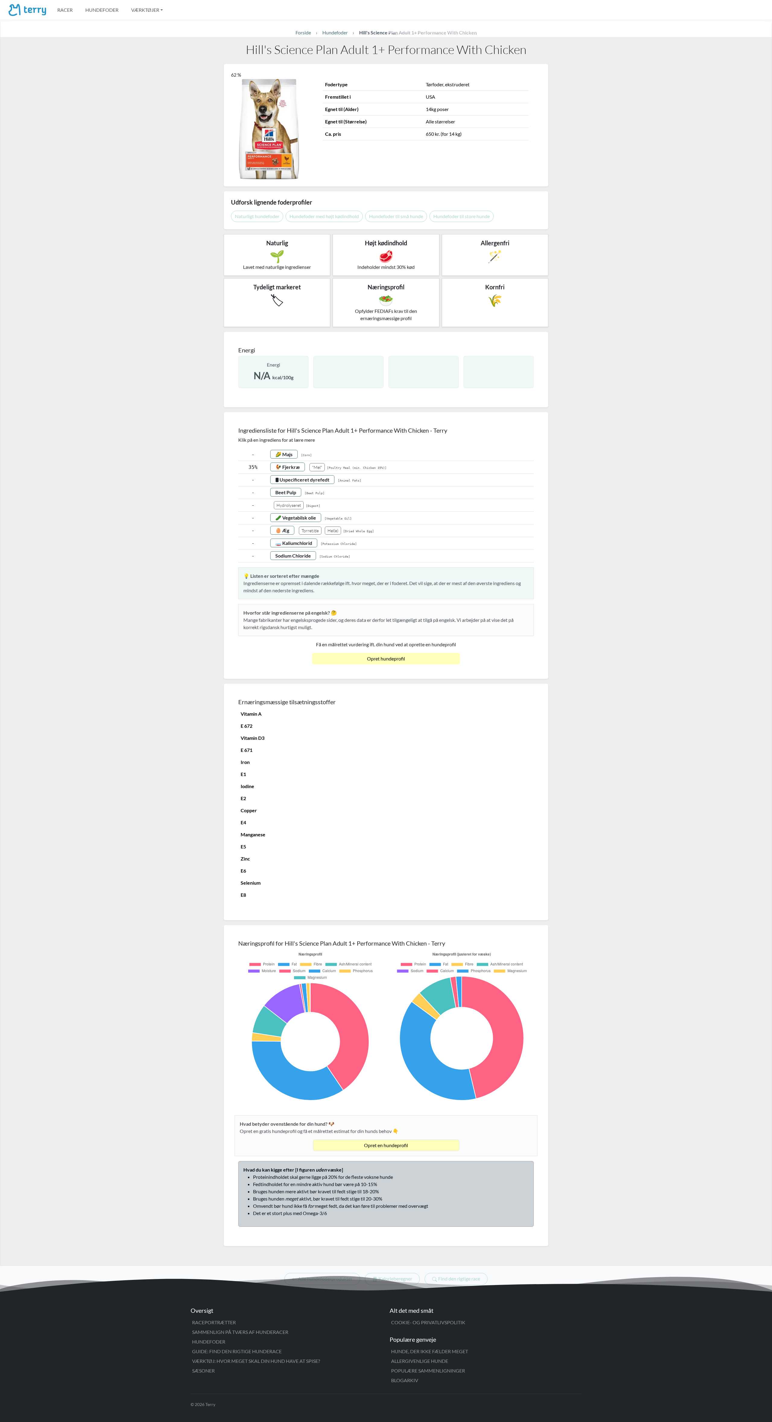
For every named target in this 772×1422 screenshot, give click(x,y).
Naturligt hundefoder (257, 216)
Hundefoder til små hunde (396, 216)
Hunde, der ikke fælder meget (429, 1351)
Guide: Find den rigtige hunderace (237, 1351)
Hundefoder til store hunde (461, 216)
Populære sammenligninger (428, 1370)
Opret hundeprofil (386, 658)
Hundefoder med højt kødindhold (324, 216)
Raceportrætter (214, 1322)
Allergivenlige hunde (419, 1361)
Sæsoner (203, 1370)
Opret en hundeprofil (386, 1145)
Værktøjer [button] (145, 10)
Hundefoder (102, 10)
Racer (65, 10)
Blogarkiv (404, 1380)
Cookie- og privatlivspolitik (428, 1322)
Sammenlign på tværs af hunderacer (240, 1332)
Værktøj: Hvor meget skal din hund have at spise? (256, 1361)
